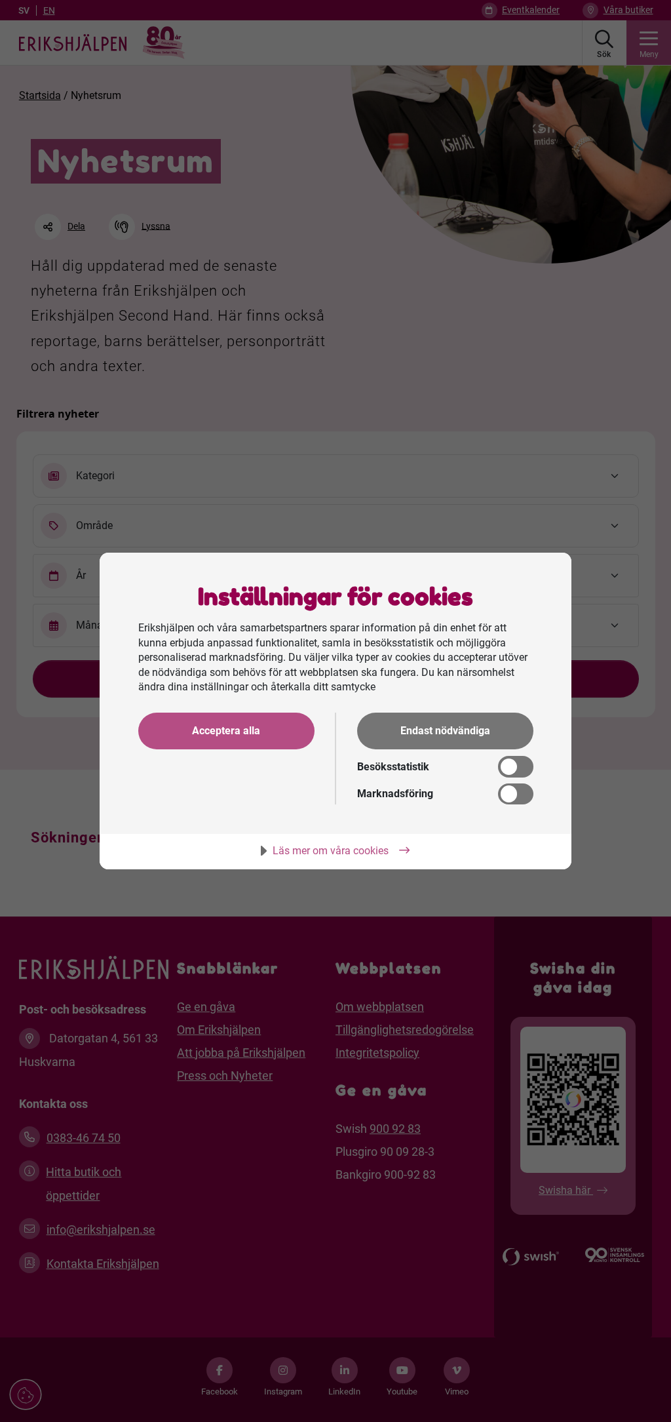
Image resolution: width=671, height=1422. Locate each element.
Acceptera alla (226, 730)
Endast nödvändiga (445, 730)
